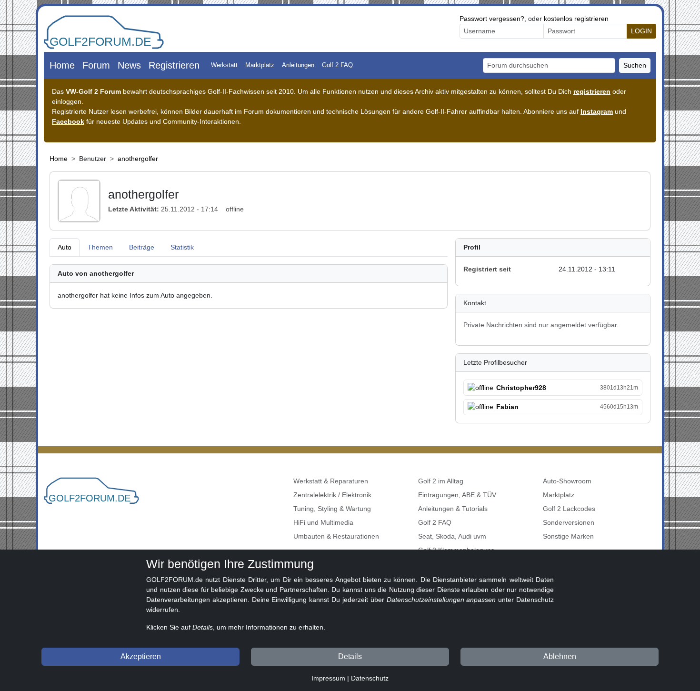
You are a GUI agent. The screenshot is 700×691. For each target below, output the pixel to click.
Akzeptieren (140, 656)
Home (62, 65)
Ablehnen (559, 656)
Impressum (328, 678)
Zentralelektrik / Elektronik (332, 495)
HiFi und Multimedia (323, 522)
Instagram (596, 111)
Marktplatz (259, 65)
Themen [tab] (100, 247)
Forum (96, 65)
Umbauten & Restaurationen (336, 536)
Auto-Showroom (567, 481)
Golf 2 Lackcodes (569, 508)
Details (350, 656)
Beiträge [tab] (141, 247)
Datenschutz (370, 678)
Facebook (68, 121)
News (129, 65)
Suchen (634, 65)
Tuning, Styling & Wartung (332, 508)
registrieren (591, 91)
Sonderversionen (568, 522)
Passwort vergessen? (492, 18)
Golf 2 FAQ (337, 65)
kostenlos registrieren (576, 18)
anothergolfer (138, 158)
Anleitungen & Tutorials (453, 508)
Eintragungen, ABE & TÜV (457, 495)
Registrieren (174, 65)
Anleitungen (298, 65)
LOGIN (641, 31)
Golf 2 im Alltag (440, 481)
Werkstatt (224, 65)
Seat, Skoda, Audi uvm (452, 536)
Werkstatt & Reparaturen (330, 481)
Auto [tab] (64, 247)
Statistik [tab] (182, 247)
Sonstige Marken (568, 536)
